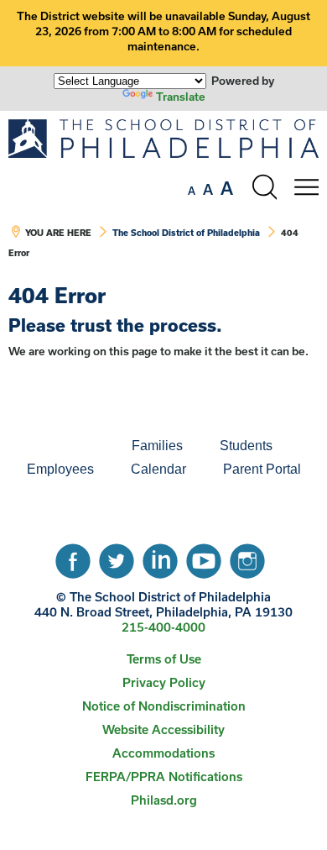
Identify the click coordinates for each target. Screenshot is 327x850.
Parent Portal (262, 469)
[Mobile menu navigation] (306, 187)
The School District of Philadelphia (186, 233)
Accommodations (163, 753)
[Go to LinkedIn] (160, 557)
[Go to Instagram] (247, 557)
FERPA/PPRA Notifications (164, 776)
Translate (180, 96)
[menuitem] (56, 446)
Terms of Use (164, 659)
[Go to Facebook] (73, 557)
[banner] (163, 197)
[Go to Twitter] (116, 557)
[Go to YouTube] (204, 557)
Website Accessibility (163, 729)
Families (157, 445)
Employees (60, 469)
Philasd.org (164, 800)
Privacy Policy (163, 682)
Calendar (158, 469)
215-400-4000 (163, 627)
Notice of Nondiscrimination (164, 706)
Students (246, 445)
